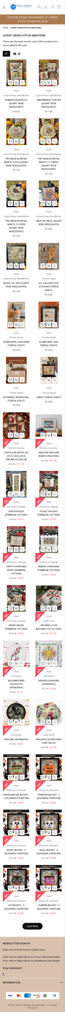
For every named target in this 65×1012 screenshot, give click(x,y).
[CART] (59, 7)
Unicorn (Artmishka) (16, 739)
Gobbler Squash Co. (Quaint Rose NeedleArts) (16, 103)
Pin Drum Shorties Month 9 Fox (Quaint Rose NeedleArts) (16, 162)
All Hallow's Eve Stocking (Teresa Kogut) (49, 286)
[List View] (19, 53)
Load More (32, 926)
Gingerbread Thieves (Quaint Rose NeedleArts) (49, 103)
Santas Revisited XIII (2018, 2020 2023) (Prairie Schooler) (16, 456)
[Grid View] (15, 53)
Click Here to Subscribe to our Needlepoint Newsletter (31, 960)
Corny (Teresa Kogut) (48, 397)
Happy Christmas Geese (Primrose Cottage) (16, 570)
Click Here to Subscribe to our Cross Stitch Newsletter (31, 957)
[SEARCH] (39, 7)
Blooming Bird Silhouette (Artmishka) (16, 684)
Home (5, 28)
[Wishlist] (52, 7)
